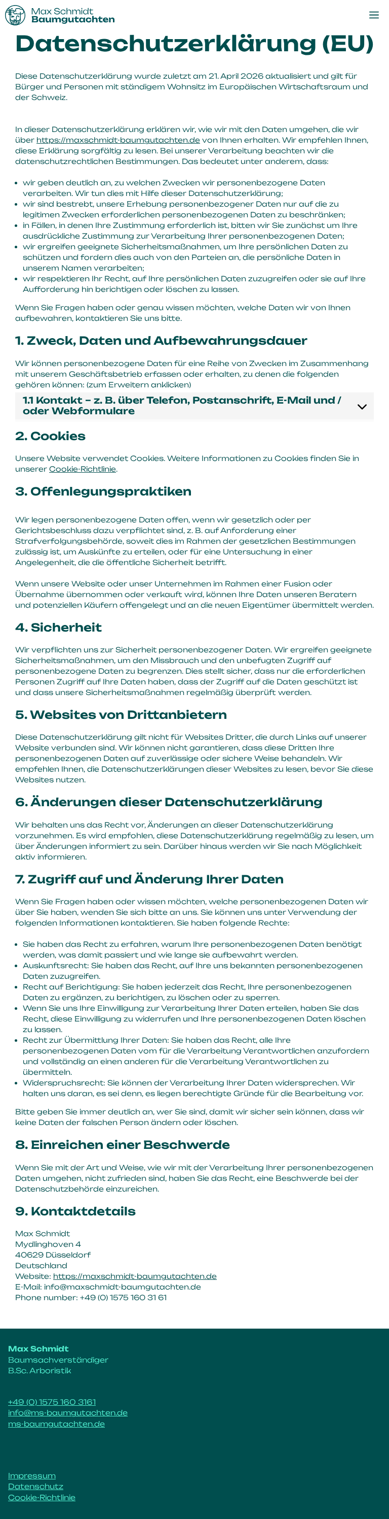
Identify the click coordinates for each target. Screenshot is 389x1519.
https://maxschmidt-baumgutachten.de (118, 140)
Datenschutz (35, 1486)
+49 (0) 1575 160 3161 (52, 1402)
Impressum (32, 1475)
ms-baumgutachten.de (56, 1424)
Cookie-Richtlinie (82, 469)
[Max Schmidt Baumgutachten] (59, 15)
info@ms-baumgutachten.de (68, 1412)
